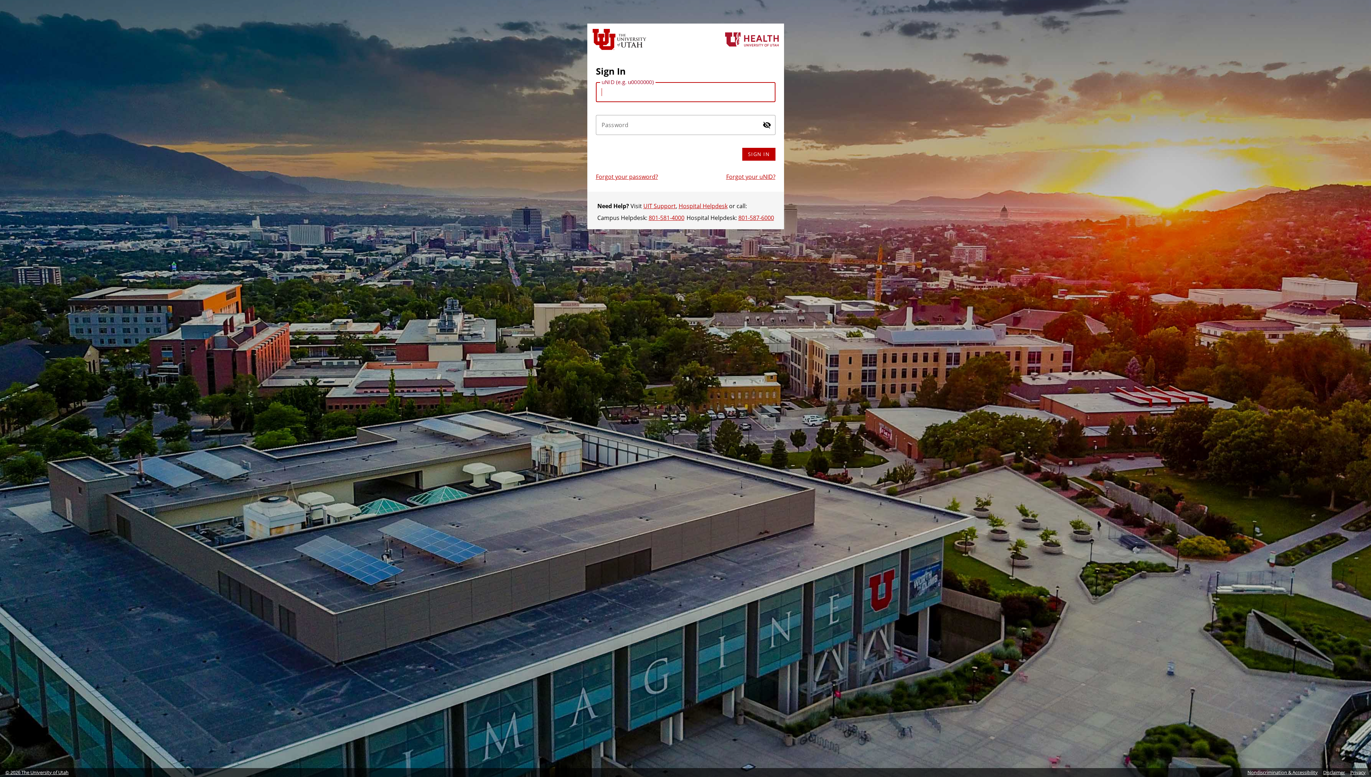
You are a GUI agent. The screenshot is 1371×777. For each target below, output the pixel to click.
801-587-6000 (756, 218)
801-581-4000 (666, 218)
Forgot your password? (627, 177)
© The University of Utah (37, 772)
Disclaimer (1334, 772)
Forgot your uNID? (750, 177)
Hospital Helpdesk (703, 206)
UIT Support (659, 206)
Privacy (1358, 772)
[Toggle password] (766, 125)
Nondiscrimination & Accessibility (1282, 772)
